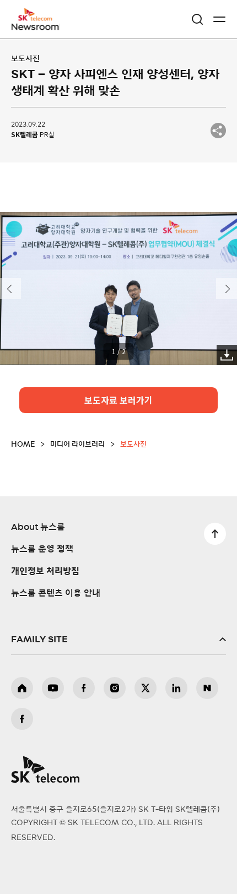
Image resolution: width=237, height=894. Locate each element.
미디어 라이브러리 (77, 444)
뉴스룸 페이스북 (22, 719)
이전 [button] (10, 288)
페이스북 (84, 688)
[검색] (197, 19)
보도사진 (25, 59)
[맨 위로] (215, 534)
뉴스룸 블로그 (207, 688)
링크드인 (176, 688)
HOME (23, 444)
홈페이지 (22, 688)
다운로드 (227, 355)
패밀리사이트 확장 (118, 639)
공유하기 (218, 130)
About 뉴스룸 (38, 527)
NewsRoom (36, 25)
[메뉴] (219, 19)
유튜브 (53, 688)
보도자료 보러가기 (118, 400)
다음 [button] (226, 288)
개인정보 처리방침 (45, 571)
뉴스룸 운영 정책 (42, 549)
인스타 (115, 688)
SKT (38, 19)
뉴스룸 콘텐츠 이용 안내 (55, 593)
